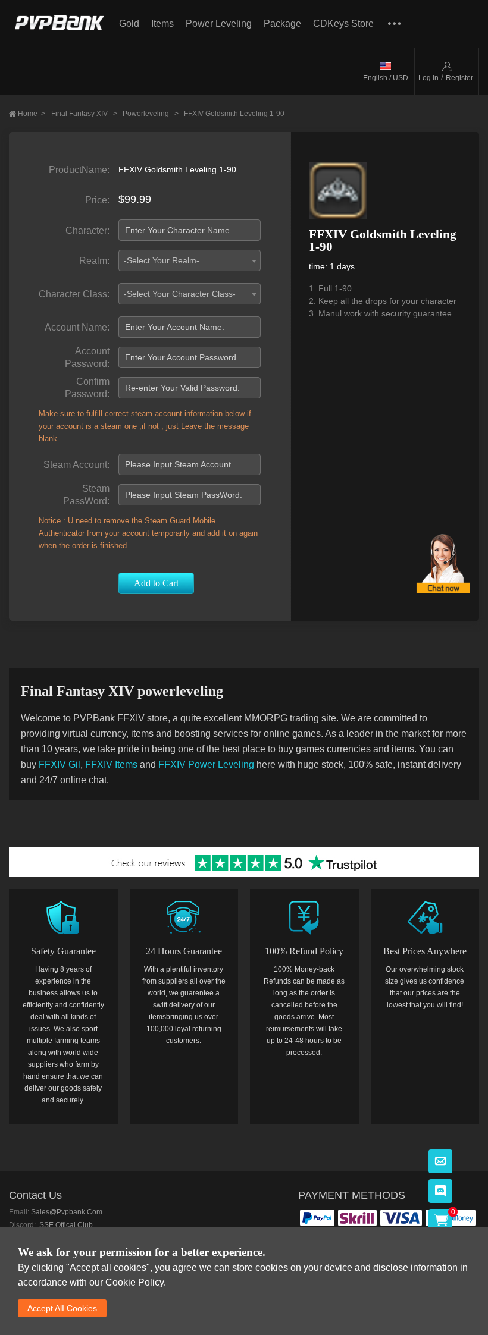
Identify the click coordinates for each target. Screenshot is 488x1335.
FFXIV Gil (59, 764)
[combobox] (189, 260)
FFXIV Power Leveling (206, 764)
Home (31, 113)
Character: (87, 230)
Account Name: (77, 327)
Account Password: (87, 357)
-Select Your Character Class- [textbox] (180, 294)
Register (459, 78)
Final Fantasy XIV (84, 113)
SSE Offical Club (65, 1225)
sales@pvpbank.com (66, 1212)
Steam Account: (76, 465)
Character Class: (74, 294)
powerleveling (151, 113)
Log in (428, 78)
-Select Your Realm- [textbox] (161, 260)
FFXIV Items (111, 764)
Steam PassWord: (86, 494)
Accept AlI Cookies (62, 1308)
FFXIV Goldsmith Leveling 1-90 (234, 113)
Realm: (94, 261)
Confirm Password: (87, 387)
